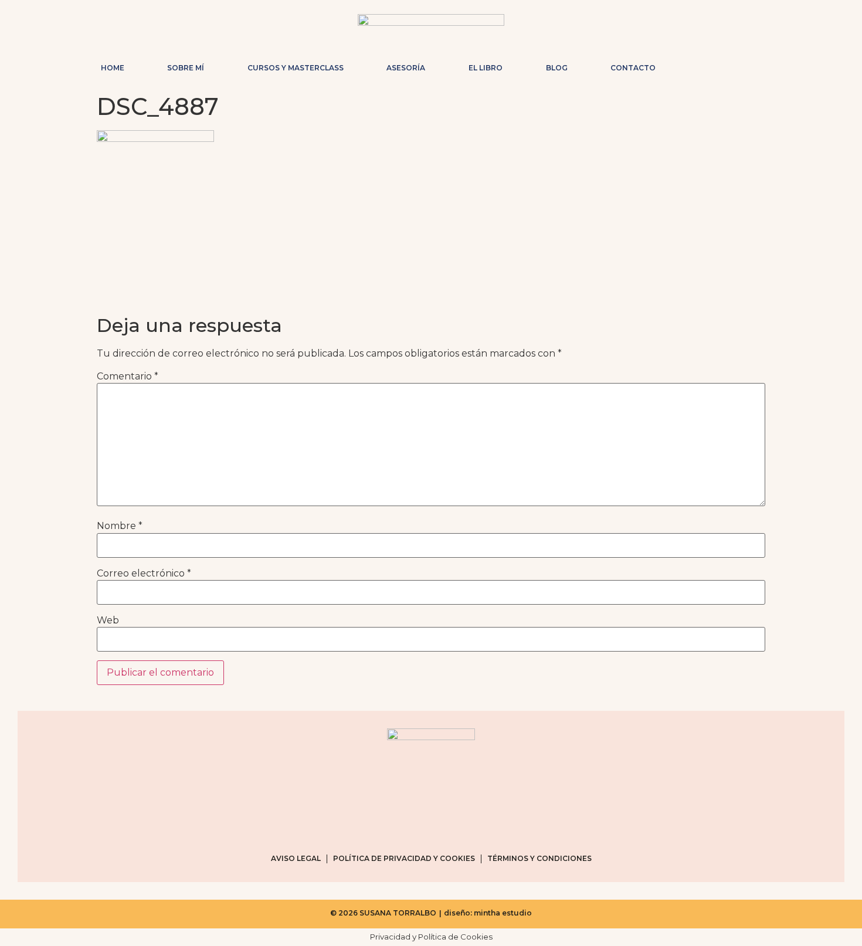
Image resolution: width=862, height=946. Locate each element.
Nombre (119, 526)
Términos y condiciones (539, 858)
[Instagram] (702, 65)
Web (108, 620)
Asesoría (405, 67)
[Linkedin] (758, 65)
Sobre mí (185, 67)
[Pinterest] (739, 65)
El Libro (486, 67)
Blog (557, 67)
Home (112, 67)
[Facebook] (720, 65)
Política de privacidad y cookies (404, 858)
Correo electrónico (144, 573)
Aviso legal (296, 858)
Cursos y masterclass (295, 67)
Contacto (633, 67)
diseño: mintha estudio (488, 912)
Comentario (127, 376)
